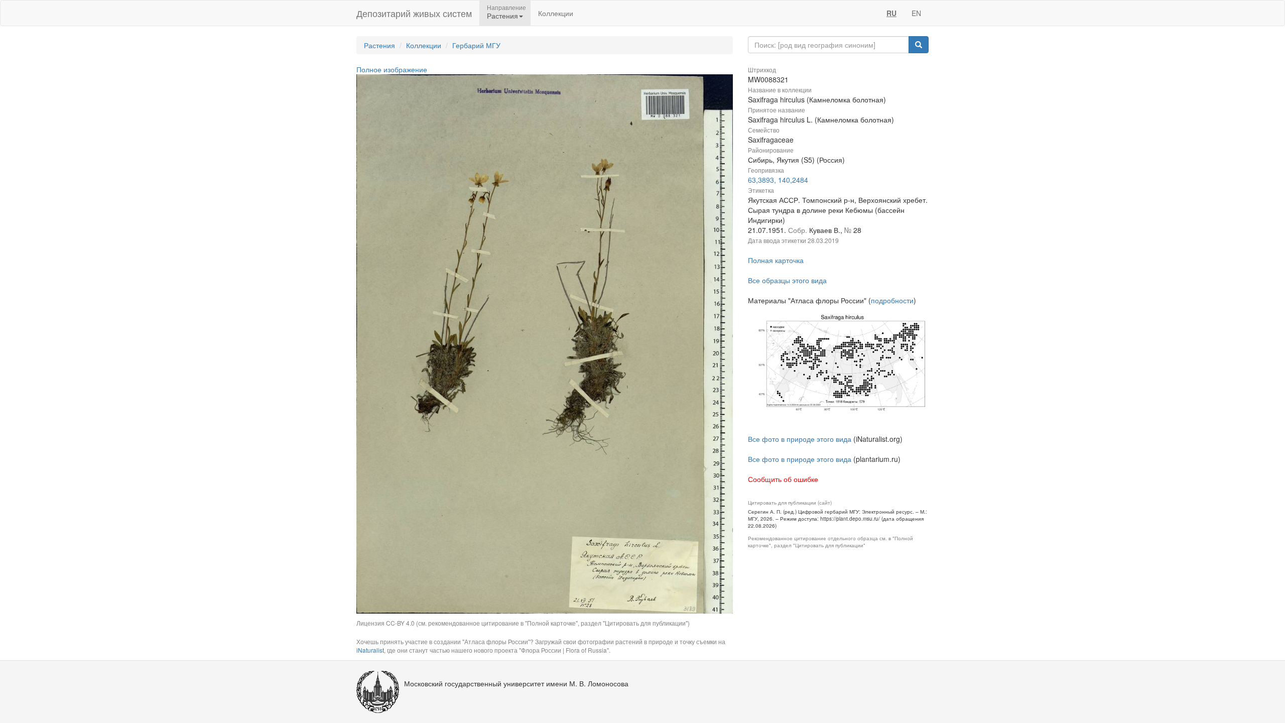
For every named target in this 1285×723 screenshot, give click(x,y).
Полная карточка (776, 260)
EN (916, 13)
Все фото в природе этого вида (799, 439)
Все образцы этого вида (787, 280)
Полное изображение (391, 69)
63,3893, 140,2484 (778, 180)
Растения (379, 45)
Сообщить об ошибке (783, 479)
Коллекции (555, 13)
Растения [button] (502, 16)
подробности (892, 300)
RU (891, 13)
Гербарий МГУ (476, 45)
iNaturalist (370, 650)
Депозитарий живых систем (414, 13)
